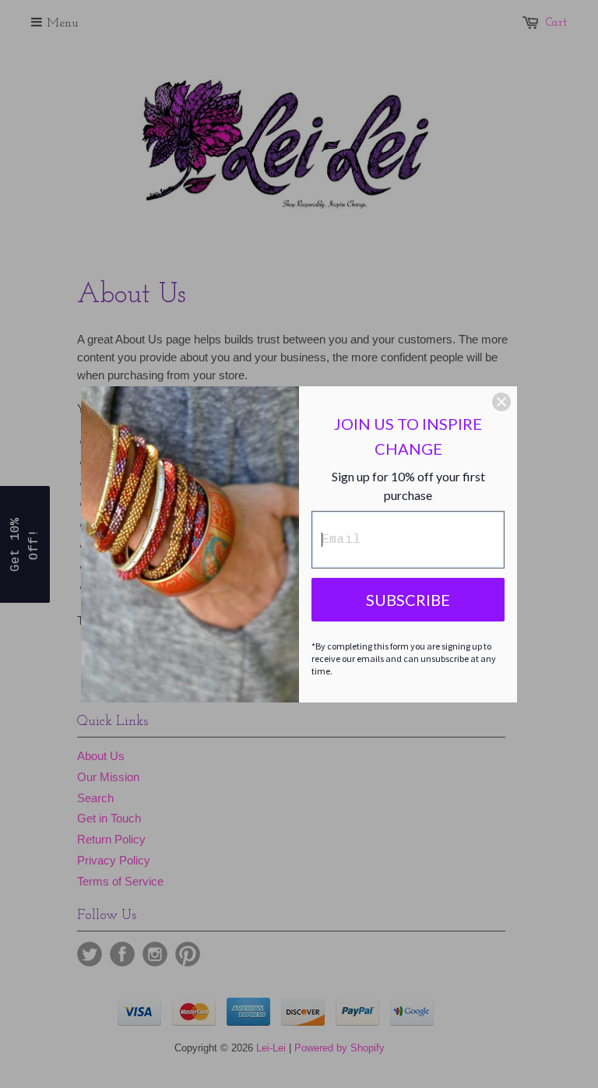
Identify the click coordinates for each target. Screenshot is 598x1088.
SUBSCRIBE (408, 599)
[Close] (501, 402)
